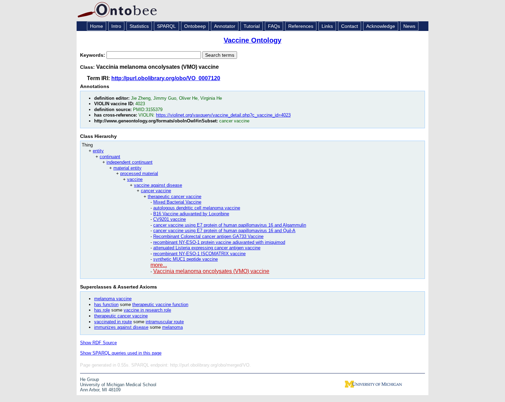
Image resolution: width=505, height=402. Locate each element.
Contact (349, 26)
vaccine (135, 179)
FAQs (274, 26)
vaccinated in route (113, 321)
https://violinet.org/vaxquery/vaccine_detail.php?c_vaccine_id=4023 (223, 115)
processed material (139, 173)
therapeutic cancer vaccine (174, 196)
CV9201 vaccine (169, 219)
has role (102, 310)
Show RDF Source (98, 342)
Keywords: (93, 55)
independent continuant (129, 162)
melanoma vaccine (113, 298)
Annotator (224, 26)
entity (98, 150)
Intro (116, 26)
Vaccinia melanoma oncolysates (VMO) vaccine (211, 271)
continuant (110, 156)
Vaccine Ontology (252, 40)
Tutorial (252, 26)
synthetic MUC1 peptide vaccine (185, 259)
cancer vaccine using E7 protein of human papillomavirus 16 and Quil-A (224, 230)
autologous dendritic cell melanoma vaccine (196, 207)
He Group (89, 379)
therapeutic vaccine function (160, 304)
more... (158, 265)
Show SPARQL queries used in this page (120, 353)
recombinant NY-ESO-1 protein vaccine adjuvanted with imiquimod (219, 242)
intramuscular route (165, 321)
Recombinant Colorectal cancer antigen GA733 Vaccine (208, 236)
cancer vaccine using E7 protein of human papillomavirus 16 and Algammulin (229, 225)
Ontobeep (195, 26)
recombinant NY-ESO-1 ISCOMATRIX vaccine (199, 253)
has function (106, 304)
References (300, 26)
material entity (127, 168)
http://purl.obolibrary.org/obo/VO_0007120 (165, 78)
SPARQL (166, 26)
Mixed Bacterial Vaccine (177, 202)
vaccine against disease (158, 185)
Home (96, 26)
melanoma (172, 327)
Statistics (139, 26)
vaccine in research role (147, 310)
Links (327, 26)
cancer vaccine (156, 190)
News (409, 26)
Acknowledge (380, 26)
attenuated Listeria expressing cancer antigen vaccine (206, 247)
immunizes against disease (121, 327)
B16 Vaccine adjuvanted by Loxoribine (191, 213)
